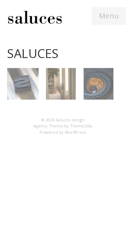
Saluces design (70, 119)
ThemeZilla (81, 125)
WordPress (75, 132)
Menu (109, 16)
